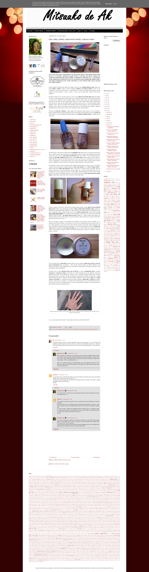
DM (112, 197)
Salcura (110, 254)
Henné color (87, 504)
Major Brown (64, 518)
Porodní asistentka (94, 536)
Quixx (119, 248)
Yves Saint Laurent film (114, 558)
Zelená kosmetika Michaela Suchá (86, 560)
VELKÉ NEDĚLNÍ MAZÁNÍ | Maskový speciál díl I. (112, 166)
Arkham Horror (60, 480)
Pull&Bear (105, 248)
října (108, 116)
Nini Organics (43, 528)
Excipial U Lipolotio (63, 499)
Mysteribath (35, 526)
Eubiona (31, 499)
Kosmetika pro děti (50, 514)
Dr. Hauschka (116, 201)
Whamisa (111, 557)
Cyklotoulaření (57, 490)
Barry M (113, 186)
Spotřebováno (33, 146)
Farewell (82, 499)
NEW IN (32, 132)
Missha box (112, 237)
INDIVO (82, 507)
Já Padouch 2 (46, 508)
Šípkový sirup (85, 549)
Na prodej (49, 526)
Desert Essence (42, 494)
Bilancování (88, 485)
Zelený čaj (95, 560)
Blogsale (94, 486)
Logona (117, 228)
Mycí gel (87, 524)
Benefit (118, 187)
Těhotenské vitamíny (116, 549)
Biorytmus (57, 486)
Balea (119, 185)
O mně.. (86, 31)
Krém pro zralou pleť (74, 514)
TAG (31, 147)
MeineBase (116, 234)
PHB (59, 535)
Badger (115, 185)
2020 (106, 95)
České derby (71, 490)
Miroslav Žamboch (82, 523)
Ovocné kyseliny (55, 533)
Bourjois (116, 191)
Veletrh (66, 555)
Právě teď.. (30, 31)
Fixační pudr (52, 501)
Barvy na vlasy (60, 483)
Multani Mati (64, 524)
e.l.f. (105, 268)
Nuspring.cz (31, 530)
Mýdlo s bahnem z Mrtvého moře (108, 524)
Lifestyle (32, 128)
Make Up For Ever (110, 233)
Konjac (105, 224)
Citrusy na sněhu (46, 489)
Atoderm (88, 480)
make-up (76, 518)
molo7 (112, 270)
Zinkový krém (34, 561)
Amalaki (52, 479)
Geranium (102, 501)
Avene (92, 480)
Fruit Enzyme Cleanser (81, 501)
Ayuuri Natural (116, 480)
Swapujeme (67, 549)
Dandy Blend (52, 492)
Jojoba (110, 508)
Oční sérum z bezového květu (93, 530)
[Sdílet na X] (68, 327)
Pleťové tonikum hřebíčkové (35, 536)
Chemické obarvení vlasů (112, 505)
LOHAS (54, 517)
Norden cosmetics (87, 528)
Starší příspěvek (96, 457)
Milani (110, 521)
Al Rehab (106, 179)
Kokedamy (98, 511)
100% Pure (48, 476)
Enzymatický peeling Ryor (107, 498)
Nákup (63, 526)
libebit (109, 270)
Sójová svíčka (35, 548)
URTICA (105, 261)
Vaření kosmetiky (60, 555)
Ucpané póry (68, 554)
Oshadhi (114, 531)
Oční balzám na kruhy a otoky (65, 530)
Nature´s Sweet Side (48, 527)
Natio (108, 240)
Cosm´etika (103, 489)
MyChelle (106, 238)
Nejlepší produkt (97, 527)
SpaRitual (63, 548)
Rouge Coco (93, 542)
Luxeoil (102, 517)
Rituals (107, 252)
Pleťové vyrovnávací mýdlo (45, 536)
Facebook (72, 499)
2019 (106, 97)
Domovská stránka (75, 457)
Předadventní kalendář (89, 538)
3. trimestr (65, 476)
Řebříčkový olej (61, 544)
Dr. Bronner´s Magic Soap (109, 495)
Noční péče (79, 528)
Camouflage (87, 488)
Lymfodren (107, 517)
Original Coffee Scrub (97, 531)
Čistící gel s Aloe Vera (78, 490)
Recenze (93, 541)
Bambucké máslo (95, 482)
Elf (112, 206)
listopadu (109, 114)
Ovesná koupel (48, 533)
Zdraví (31, 156)
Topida (55, 552)
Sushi (53, 549)
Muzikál (75, 524)
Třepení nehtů (112, 552)
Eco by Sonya (58, 496)
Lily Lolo (112, 228)
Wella (105, 264)
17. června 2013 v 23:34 (63, 374)
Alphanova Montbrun (37, 479)
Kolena (114, 511)
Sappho (42, 545)
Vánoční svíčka (49, 555)
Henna (78, 504)
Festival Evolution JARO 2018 (113, 499)
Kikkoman (110, 222)
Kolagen (109, 511)
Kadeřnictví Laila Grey (115, 219)
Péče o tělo (32, 140)
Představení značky (97, 538)
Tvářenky (117, 552)
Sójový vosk (41, 548)
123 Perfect (54, 476)
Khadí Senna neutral (49, 511)
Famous (111, 208)
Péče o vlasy (32, 142)
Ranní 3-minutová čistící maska (72, 541)
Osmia (118, 531)
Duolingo (111, 203)
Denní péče (110, 492)
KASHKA (107, 219)
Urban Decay (111, 261)
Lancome (106, 227)
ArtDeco (117, 182)
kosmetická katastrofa (71, 512)
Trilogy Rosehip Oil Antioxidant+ (87, 552)
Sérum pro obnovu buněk (85, 545)
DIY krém (87, 494)
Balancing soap (40, 482)
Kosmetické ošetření (79, 512)
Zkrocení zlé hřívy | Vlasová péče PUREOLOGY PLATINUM (113, 153)
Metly (100, 521)
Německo (102, 527)
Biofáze (31, 486)
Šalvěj (71, 549)
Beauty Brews (31, 485)
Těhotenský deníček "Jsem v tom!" (67, 31)
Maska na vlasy (91, 520)
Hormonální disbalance (36, 505)
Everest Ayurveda (108, 207)
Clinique (117, 195)
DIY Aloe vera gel (81, 494)
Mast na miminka (98, 520)
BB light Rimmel (116, 483)
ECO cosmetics (117, 203)
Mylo (30, 526)
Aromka (72, 480)
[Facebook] (34, 67)
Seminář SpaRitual (53, 545)
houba (63, 505)
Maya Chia (43, 521)
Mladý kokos (38, 524)
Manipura (32, 520)
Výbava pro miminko (45, 557)
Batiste (86, 483)
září (107, 118)
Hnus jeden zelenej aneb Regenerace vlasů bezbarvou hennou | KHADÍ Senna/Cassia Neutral (41, 175)
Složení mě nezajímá (110, 546)
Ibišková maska (59, 507)
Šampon (74, 549)
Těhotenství (54, 551)
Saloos (105, 255)
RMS (79, 542)
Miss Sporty (75, 329)
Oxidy (60, 533)
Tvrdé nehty (31, 554)
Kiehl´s (55, 511)
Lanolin (41, 515)
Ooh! (63, 531)
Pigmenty (78, 535)
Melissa (108, 235)
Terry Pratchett (82, 551)
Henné (82, 504)
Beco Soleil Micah (44, 485)
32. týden (69, 476)
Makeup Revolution (83, 518)
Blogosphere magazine (87, 486)
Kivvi (82, 511)
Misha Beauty (89, 523)
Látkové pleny (46, 515)
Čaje (62, 490)
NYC (104, 240)
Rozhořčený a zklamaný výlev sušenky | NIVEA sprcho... (112, 146)
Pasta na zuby (78, 533)
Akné (66, 477)
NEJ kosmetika (78, 527)
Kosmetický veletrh (32, 514)
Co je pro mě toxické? (67, 489)
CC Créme (114, 488)
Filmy (35, 501)
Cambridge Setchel (80, 488)
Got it (115, 3)
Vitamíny (98, 555)
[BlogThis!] (67, 327)
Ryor (118, 252)
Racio (113, 249)
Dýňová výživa (42, 496)
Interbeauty (109, 216)
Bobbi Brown (116, 189)
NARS (111, 238)
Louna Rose (84, 517)
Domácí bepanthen (53, 495)
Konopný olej (45, 512)
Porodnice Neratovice (103, 536)
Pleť (85, 535)
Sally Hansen (88, 329)
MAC (109, 231)
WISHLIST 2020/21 (51, 31)
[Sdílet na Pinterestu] (71, 327)
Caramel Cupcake (97, 488)
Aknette (69, 477)
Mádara (43, 518)
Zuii (41, 561)
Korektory (59, 512)
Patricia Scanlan (84, 533)
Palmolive (117, 245)
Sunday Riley (39, 549)
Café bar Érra (118, 192)
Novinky (107, 528)
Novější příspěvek (53, 457)
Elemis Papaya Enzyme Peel (41, 498)
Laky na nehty (32, 515)
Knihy (90, 511)
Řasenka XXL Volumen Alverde (51, 544)
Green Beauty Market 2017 (87, 502)
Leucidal (93, 515)
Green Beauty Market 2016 (76, 502)
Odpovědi (56, 350)
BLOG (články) (39, 31)
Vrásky (39, 557)
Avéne (114, 183)
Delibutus (84, 492)
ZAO (59, 560)
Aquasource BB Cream (53, 480)
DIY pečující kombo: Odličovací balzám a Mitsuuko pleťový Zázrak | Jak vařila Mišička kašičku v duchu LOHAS (37, 218)
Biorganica (53, 486)
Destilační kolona (54, 494)
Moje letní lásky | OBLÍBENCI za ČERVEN (112, 127)
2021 (106, 93)
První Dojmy (82, 538)
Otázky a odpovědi (41, 533)
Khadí (118, 220)
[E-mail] (43, 67)
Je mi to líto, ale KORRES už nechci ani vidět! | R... (112, 130)
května (108, 171)
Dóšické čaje (85, 495)
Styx (104, 260)
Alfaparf (112, 179)
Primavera (115, 246)
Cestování (32, 121)
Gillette (109, 210)
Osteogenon (31, 533)
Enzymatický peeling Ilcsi (97, 498)
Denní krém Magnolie (101, 492)
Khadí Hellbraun (40, 511)
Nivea (119, 240)
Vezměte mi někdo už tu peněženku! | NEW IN (111, 150)
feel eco (109, 268)
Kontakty (92, 31)
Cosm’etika (98, 489)
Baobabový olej (106, 482)
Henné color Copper (93, 504)
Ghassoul (33, 502)
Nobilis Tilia (110, 242)
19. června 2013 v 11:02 (67, 399)
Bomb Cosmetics (107, 191)
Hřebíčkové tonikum (77, 505)
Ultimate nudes (94, 329)
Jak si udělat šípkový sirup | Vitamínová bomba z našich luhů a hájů (41, 182)
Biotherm (106, 189)
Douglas (118, 200)
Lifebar (103, 515)
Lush (111, 230)
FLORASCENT (68, 501)
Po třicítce (64, 536)
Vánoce (35, 555)
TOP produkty (49, 552)
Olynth (109, 243)
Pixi (83, 535)
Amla (60, 479)
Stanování (99, 548)
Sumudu (33, 549)
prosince (108, 112)
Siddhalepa (110, 258)
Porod (89, 536)
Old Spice (31, 531)
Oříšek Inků (109, 531)
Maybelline (111, 234)
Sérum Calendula (76, 545)
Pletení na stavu (90, 535)
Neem (69, 527)
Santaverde (116, 255)
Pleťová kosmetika (97, 535)
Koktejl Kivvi (104, 511)
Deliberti (117, 197)
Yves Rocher (115, 265)
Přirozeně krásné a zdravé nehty (104, 539)
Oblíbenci (32, 133)
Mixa (118, 237)
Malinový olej (102, 518)
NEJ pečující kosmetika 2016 (88, 527)
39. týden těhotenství (92, 476)
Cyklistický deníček (50, 490)
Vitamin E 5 (93, 555)
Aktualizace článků (76, 477)
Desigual (48, 494)
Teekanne (112, 260)
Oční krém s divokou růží (75, 530)
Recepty (97, 541)
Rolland (82, 542)
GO (50, 502)
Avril (99, 480)
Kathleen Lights (82, 510)
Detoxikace (61, 494)
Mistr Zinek (110, 523)
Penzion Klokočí (54, 535)
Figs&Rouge (117, 208)
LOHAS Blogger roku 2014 (71, 517)
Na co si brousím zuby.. (42, 526)
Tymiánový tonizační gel (56, 554)
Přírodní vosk (95, 539)
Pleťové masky (117, 535)
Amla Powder (64, 479)
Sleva (90, 546)
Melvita (70, 329)
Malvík (108, 518)
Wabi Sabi (78, 557)
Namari (86, 526)
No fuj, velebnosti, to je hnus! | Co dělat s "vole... (112, 133)
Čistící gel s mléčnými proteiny (90, 490)
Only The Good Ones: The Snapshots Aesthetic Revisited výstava (50, 531)
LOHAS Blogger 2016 (62, 517)
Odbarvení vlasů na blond (103, 530)
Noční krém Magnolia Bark (71, 528)
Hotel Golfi (110, 214)
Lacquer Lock (107, 514)
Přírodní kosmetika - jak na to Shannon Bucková (47, 539)
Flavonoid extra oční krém (60, 501)
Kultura (80, 514)
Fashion (86, 499)
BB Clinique (95, 483)
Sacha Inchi (68, 544)
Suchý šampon (112, 548)
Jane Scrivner (57, 508)
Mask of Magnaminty (83, 520)
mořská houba (55, 524)
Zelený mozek (101, 560)
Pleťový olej (53, 536)
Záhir (50, 560)
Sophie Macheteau (48, 548)
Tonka (42, 552)
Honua (111, 504)
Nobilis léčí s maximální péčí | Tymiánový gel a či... (112, 163)
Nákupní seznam (68, 526)
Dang (57, 492)
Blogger (111, 568)
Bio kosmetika (96, 485)
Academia (42, 477)
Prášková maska (51, 538)
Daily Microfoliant (45, 492)
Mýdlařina (99, 524)
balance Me (109, 267)
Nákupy (81, 526)
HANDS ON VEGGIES (46, 504)
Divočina (70, 494)
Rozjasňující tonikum (108, 542)
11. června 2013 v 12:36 (72, 353)
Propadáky (32, 135)
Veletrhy (32, 151)
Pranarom (44, 538)
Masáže (70, 520)
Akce (62, 477)
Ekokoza (98, 496)
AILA (47, 477)
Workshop (36, 558)
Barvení (49, 483)
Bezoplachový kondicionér (77, 485)
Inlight (112, 507)
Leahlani (72, 515)
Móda (46, 524)
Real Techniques (107, 251)
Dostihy (80, 495)
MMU (43, 524)
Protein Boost (76, 538)
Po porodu (59, 536)
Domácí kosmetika (61, 495)
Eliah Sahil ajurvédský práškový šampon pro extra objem (64, 498)
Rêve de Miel (50, 542)
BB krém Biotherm (108, 483)
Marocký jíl (47, 520)
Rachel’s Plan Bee (62, 541)
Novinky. (112, 528)
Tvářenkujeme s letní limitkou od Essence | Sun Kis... (113, 140)
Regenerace (108, 541)
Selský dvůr (47, 545)
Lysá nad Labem (112, 517)
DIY (31, 123)
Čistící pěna (113, 490)
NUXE (116, 239)
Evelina (39, 499)
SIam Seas (45, 546)
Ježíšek (87, 508)
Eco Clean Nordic (65, 496)
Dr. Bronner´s (108, 201)
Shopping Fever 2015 (37, 546)
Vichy (107, 262)
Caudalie (115, 194)
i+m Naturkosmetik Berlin (51, 507)
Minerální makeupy (48, 523)
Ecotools (84, 496)
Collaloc (80, 489)
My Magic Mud (81, 524)
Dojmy (39, 495)
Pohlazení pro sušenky (82, 536)
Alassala (105, 477)
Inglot (105, 216)
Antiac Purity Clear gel (104, 479)
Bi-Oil (108, 188)
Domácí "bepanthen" (45, 495)
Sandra (116, 544)
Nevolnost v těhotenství (115, 527)
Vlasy (114, 555)
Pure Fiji (110, 248)
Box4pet (105, 192)
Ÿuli (101, 558)
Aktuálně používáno (84, 477)
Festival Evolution (103, 499)
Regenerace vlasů (114, 541)
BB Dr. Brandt (100, 483)
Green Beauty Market (66, 502)
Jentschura (118, 216)
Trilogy (117, 260)
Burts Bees (111, 192)
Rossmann (112, 252)
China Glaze (111, 195)
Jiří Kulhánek (92, 508)
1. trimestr (43, 476)
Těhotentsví (60, 551)
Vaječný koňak (97, 554)
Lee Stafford (106, 228)
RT (109, 249)
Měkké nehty (65, 521)
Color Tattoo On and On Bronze (89, 489)
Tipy (110, 551)
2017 (106, 102)
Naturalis (30, 527)
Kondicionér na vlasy (33, 512)
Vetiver (81, 555)
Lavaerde (58, 515)
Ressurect (39, 542)
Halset (114, 212)
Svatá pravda (58, 549)
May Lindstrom (37, 521)
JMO (96, 508)
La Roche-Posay (112, 225)
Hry (72, 505)
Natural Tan (117, 526)
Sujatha (118, 548)
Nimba (37, 528)
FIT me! (43, 501)
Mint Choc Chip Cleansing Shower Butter (70, 523)
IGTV (65, 507)
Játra (69, 508)
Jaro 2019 (62, 508)
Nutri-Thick (36, 530)
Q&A (80, 31)
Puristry (46, 541)
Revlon (113, 251)
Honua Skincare (116, 504)
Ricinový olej (65, 542)
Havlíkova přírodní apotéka (60, 504)
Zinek (30, 561)
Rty (116, 542)
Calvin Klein (74, 488)
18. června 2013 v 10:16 (72, 390)
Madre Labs (54, 518)
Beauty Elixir (37, 485)
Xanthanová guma (89, 558)
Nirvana (48, 528)
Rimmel (84, 329)
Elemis (108, 206)
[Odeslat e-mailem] (65, 327)
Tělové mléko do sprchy (68, 551)
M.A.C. (105, 231)
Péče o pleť (32, 139)
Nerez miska (107, 527)
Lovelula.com (106, 230)
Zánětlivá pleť (54, 560)
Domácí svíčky (68, 495)
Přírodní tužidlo (89, 539)
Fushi (95, 501)
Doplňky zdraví (75, 495)
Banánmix (100, 482)
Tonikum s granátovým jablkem (34, 552)
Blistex (111, 189)
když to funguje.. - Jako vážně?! (108, 510)
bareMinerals (31, 483)
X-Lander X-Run (82, 558)
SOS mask (54, 548)
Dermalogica (113, 198)
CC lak (34, 489)
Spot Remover (86, 548)
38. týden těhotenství (84, 476)
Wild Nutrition (116, 557)
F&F (69, 499)
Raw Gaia (117, 249)
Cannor (91, 488)
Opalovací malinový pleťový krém (70, 531)
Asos (110, 183)
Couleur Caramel (115, 489)
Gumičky (117, 502)
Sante (105, 257)
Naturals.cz (41, 527)
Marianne (105, 234)
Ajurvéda (32, 119)
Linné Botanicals (33, 517)
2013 (106, 110)
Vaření (54, 555)
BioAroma (106, 485)
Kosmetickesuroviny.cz (107, 512)
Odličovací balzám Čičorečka (114, 530)
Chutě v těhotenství (41, 507)
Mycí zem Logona (93, 524)
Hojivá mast (103, 504)
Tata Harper (102, 549)
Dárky (60, 492)
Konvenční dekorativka (52, 512)
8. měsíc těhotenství (115, 476)
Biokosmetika (37, 486)
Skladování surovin (84, 546)
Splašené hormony (73, 548)
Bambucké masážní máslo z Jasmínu (84, 482)
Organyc (79, 531)
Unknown (55, 374)
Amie (111, 180)
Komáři (118, 511)
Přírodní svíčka (82, 539)
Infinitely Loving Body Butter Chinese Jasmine (94, 507)
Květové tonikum (90, 514)
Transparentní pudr (61, 552)
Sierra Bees (117, 258)
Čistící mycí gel (107, 490)
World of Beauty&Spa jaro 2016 (68, 558)
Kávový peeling (92, 510)
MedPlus (53, 521)
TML (114, 551)
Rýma (37, 544)
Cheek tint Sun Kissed (103, 505)
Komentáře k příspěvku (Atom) (64, 459)
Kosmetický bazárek (115, 512)
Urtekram (118, 261)
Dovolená (95, 495)
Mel (104, 235)
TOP (45, 552)
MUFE (60, 524)
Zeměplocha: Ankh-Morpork (110, 560)
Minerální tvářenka (57, 523)
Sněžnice (30, 548)
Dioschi (66, 494)
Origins (110, 245)
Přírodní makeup (59, 539)
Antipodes (107, 182)
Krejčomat (105, 225)
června (108, 124)
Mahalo (58, 518)
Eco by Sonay (52, 496)
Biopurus (47, 486)
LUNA (94, 517)
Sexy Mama (105, 545)
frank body (74, 501)
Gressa (113, 502)
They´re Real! (97, 551)
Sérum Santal (93, 545)
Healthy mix (69, 504)
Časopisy (66, 490)
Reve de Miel (44, 542)
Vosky (30, 557)
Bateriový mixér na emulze (79, 483)
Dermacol (106, 198)
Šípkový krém (79, 549)
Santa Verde (111, 255)
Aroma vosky (67, 480)
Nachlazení (58, 526)
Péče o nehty (80, 329)
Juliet (33, 510)
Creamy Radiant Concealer (40, 490)
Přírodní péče (66, 539)
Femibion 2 (96, 499)
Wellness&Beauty (107, 265)
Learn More (108, 3)
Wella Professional (114, 264)
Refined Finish (102, 541)
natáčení (94, 526)
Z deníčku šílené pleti (34, 154)
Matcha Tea (31, 521)
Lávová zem (67, 515)
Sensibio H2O (60, 545)
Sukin (30, 549)
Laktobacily (118, 514)
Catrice (53, 329)
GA (97, 501)
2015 (106, 106)
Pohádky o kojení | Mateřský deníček (41, 198)
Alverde (106, 180)
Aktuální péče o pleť (93, 477)
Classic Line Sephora (54, 489)
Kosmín (117, 224)
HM (99, 504)
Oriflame (113, 243)
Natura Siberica (113, 240)
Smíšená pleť (117, 546)
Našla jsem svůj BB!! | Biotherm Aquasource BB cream (113, 143)
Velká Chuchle (76, 555)
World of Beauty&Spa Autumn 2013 (55, 558)
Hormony (53, 505)
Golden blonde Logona (56, 502)
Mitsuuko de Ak (60, 353)
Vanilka (109, 554)
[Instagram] (30, 67)
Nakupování (75, 526)
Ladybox (118, 225)
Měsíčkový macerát (94, 521)
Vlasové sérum (109, 555)
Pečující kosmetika (41, 535)
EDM (112, 204)
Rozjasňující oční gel (99, 542)
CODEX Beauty (75, 489)
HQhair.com (109, 212)
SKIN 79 (105, 254)
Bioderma (114, 188)
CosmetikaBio (108, 489)
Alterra (117, 179)
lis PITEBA (39, 517)
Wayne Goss (83, 557)
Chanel (105, 195)
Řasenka (43, 544)
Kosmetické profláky (87, 512)
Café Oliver (59, 488)
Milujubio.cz (115, 521)
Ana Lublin (116, 180)
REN (106, 249)
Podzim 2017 (75, 536)
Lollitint (79, 517)
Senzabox (109, 257)
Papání (69, 533)
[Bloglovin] (39, 67)
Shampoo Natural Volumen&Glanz (114, 545)
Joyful (30, 510)
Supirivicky (49, 549)
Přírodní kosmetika (33, 539)
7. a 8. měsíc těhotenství (106, 476)
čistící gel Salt (99, 490)
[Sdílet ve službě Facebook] (70, 327)
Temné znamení (76, 551)
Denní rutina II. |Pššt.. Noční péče (113, 169)
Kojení (94, 511)
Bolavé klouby (105, 486)
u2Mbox (105, 271)
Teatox (106, 549)
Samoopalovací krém (101, 544)
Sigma (60, 546)
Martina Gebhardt (54, 520)
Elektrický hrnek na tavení (110, 496)
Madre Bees (114, 231)
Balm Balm (107, 186)
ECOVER (107, 204)
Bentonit (64, 485)
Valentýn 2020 (104, 554)
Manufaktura (117, 233)
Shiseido (105, 258)
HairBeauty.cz (31, 504)
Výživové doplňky (72, 557)
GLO (47, 502)
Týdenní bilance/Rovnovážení (40, 554)
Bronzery (42, 488)
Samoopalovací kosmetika (90, 544)
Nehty (72, 527)
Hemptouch (74, 504)
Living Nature (45, 517)
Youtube (95, 558)
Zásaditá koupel (70, 560)
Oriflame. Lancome (89, 531)
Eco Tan (79, 496)
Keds (114, 220)
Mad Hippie (39, 518)
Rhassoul (59, 542)
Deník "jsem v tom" (91, 492)
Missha (106, 237)
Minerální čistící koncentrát (38, 523)
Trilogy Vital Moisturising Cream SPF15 (102, 552)
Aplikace (33, 480)
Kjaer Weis (86, 511)
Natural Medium (111, 526)
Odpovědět (55, 347)
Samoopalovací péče (110, 544)
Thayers (87, 551)
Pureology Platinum (40, 541)
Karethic (59, 510)
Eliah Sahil (51, 498)
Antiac (87, 479)
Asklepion (105, 183)
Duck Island (106, 203)
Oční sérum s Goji (84, 530)
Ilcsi (115, 214)
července (108, 122)
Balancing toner (47, 482)
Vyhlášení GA (52, 557)
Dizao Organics (112, 200)
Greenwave (116, 210)
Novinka (103, 528)
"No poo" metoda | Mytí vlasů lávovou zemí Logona (41, 190)
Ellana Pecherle (77, 498)
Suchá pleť (107, 548)
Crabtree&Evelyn (107, 197)
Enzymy (114, 498)
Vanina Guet (31, 555)
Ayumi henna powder (104, 480)
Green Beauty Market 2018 (98, 502)
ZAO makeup (63, 560)
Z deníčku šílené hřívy (34, 153)
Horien (105, 214)
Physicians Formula (107, 246)
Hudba (92, 505)
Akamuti (57, 477)
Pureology (114, 248)
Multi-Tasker (70, 524)
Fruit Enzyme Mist (89, 501)
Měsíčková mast (87, 521)
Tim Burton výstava (104, 551)
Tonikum (117, 551)
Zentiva (105, 267)
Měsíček (81, 521)
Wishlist (30, 558)
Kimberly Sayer (69, 511)
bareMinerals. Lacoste (116, 267)
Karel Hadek (107, 220)
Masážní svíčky (75, 520)
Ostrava (35, 533)
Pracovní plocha (39, 538)
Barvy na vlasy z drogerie (69, 483)
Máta (111, 520)
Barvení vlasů (54, 483)
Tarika (108, 260)
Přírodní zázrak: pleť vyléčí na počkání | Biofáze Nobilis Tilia (40, 226)
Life (100, 515)
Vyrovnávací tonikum (63, 557)
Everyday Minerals (54, 499)
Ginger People (42, 502)
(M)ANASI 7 (31, 476)
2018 (106, 100)
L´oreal (117, 230)
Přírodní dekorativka (115, 538)
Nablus (53, 526)
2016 (106, 104)
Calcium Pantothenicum (66, 488)
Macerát (34, 518)
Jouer (118, 508)
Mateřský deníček (33, 130)
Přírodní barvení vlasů (106, 538)
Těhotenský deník (33, 551)
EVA (117, 204)
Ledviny (82, 515)
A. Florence (38, 477)
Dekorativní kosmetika (34, 124)
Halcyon (36, 504)
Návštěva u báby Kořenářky (57, 527)
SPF (67, 548)
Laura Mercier (112, 227)
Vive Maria (112, 262)
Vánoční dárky (42, 555)
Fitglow (47, 501)
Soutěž (58, 548)
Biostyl (62, 486)
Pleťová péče (104, 535)
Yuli (98, 558)
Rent (31, 542)
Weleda (117, 262)
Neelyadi (65, 527)
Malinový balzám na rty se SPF (93, 518)
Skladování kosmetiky (76, 546)
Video (85, 555)
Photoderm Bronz (65, 535)
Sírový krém (64, 546)
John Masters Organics (110, 217)
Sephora (116, 257)
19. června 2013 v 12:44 (72, 417)
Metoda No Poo (105, 521)
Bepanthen (69, 485)
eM (53, 340)
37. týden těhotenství (76, 476)
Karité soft (67, 329)
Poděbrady (69, 536)
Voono (118, 555)
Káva (87, 510)
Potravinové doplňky (112, 536)
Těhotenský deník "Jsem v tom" (36, 149)
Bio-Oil (102, 485)
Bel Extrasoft (51, 485)
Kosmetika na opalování (42, 514)
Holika (118, 212)
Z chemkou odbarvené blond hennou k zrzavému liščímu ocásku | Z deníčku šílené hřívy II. (41, 208)
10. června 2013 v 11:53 (60, 340)
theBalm (117, 270)
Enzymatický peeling (87, 498)
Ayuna (111, 480)
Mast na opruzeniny (105, 520)
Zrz (38, 561)
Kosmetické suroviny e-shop (97, 512)
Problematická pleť (64, 538)
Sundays (43, 549)
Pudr (112, 539)
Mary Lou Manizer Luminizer (63, 520)
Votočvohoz (34, 557)
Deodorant (117, 492)
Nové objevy (98, 528)
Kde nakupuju (33, 126)
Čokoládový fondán (37, 492)
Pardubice (72, 533)
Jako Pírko (52, 508)
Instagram (36, 508)
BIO (92, 485)
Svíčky (62, 549)
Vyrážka (57, 557)
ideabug (97, 568)
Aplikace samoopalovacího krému (42, 480)
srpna (108, 120)
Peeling (48, 535)
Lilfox (114, 515)
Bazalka (90, 483)
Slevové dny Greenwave (97, 546)
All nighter (115, 477)
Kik (106, 222)
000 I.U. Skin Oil (37, 476)
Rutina (33, 544)
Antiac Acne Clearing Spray (94, 479)
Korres (110, 224)
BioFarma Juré (117, 485)
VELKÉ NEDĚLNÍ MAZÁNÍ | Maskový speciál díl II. (112, 159)
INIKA (108, 507)
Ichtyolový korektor (70, 507)
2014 (106, 108)
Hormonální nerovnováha (46, 505)
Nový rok (117, 528)
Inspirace (30, 508)
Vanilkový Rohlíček (115, 554)
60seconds (99, 476)
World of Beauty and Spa (43, 558)
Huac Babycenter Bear (86, 505)
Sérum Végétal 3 (99, 545)
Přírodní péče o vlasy (74, 539)
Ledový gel (77, 515)
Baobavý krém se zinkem (115, 482)
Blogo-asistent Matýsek (78, 486)
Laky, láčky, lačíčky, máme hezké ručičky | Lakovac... (113, 156)
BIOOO (110, 185)
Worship (76, 558)
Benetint (60, 485)
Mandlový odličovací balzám (115, 518)
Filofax (105, 210)
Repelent (34, 542)
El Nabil (102, 496)
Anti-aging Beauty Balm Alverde (78, 479)
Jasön (114, 216)
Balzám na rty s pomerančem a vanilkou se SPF (69, 482)
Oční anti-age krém (55, 530)
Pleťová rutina (110, 535)
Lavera (117, 227)
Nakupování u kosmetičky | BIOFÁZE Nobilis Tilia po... (113, 137)
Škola (91, 549)
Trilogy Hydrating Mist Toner (75, 552)
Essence (116, 206)
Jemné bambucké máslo (59, 329)
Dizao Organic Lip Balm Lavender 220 (96, 494)
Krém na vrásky (67, 514)
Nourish (92, 528)
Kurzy (85, 514)
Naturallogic (35, 527)
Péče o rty (109, 533)
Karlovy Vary (70, 510)
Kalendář (47, 510)
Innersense (117, 507)
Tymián (49, 554)
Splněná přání (33, 144)
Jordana (118, 217)
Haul (52, 504)
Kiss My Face (116, 222)
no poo (56, 528)
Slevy (105, 546)
